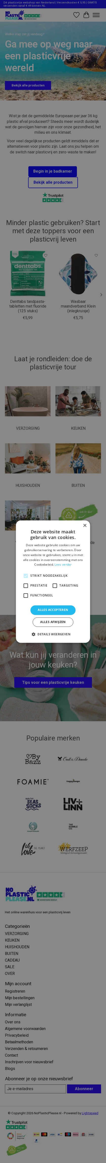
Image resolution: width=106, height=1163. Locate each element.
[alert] (53, 581)
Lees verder (62, 565)
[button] (53, 634)
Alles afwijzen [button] (53, 622)
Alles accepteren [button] (53, 610)
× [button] (85, 525)
